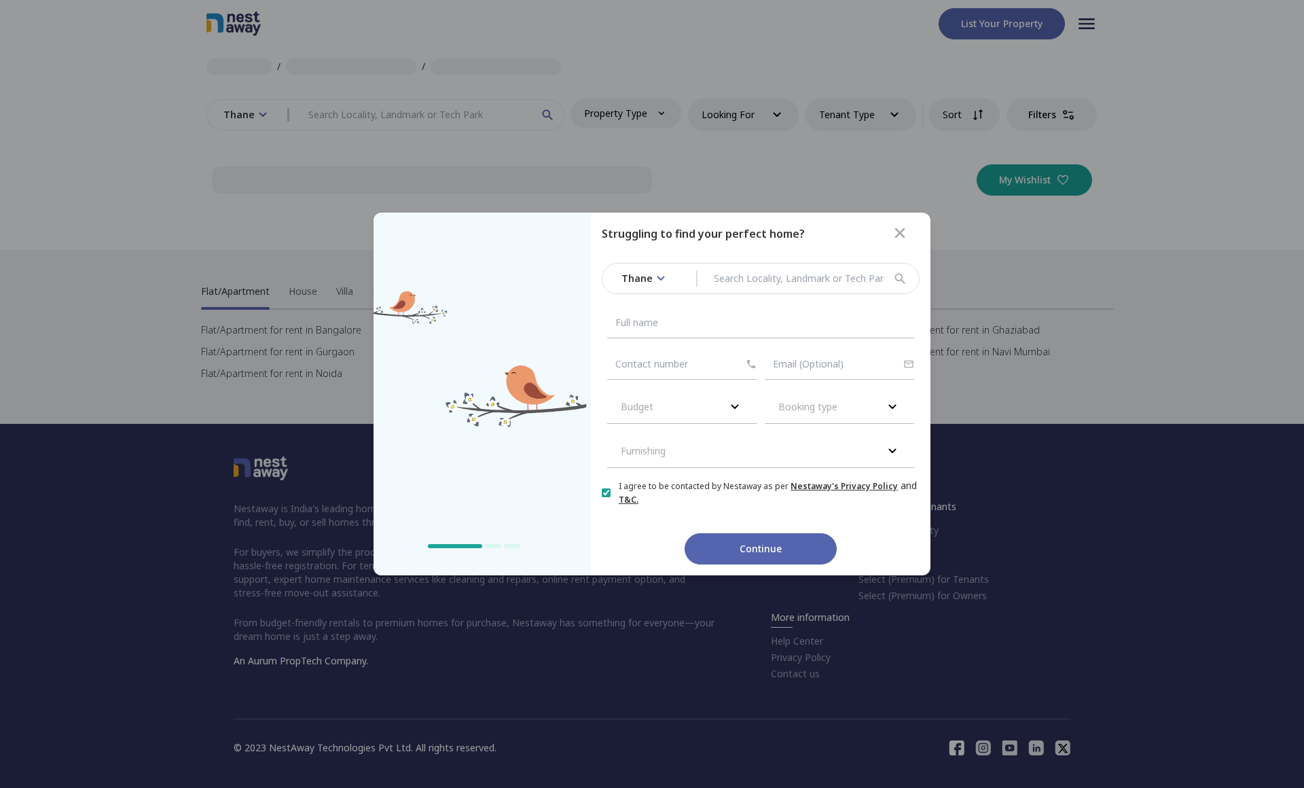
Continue (761, 548)
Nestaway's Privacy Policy (844, 486)
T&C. (628, 499)
